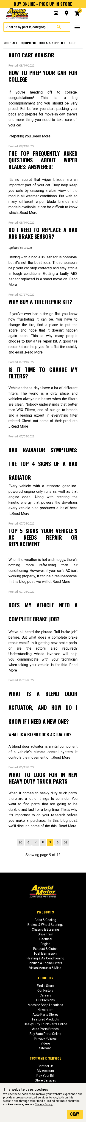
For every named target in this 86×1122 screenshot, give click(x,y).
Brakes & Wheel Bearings (46, 925)
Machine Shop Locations (45, 1005)
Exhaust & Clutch (45, 949)
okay (74, 1114)
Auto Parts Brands (45, 1029)
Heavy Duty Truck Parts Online (45, 1024)
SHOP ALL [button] (10, 42)
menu (77, 27)
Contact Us (45, 1066)
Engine (45, 944)
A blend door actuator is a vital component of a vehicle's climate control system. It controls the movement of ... (43, 752)
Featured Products (45, 1019)
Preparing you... (20, 136)
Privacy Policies (45, 1038)
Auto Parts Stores (45, 1014)
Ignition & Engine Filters (45, 963)
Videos (45, 1043)
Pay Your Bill (45, 1075)
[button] (56, 13)
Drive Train (45, 934)
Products (45, 912)
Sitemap (45, 1048)
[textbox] (26, 27)
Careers (45, 995)
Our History (45, 990)
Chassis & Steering (45, 929)
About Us (45, 977)
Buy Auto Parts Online (45, 1034)
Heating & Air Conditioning (45, 958)
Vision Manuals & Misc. (45, 968)
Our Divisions (45, 1000)
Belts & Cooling (45, 920)
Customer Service (45, 1058)
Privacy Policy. (44, 1104)
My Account (45, 1071)
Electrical (45, 939)
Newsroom (45, 1010)
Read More (41, 136)
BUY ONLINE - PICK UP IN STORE (43, 4)
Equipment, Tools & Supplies (43, 42)
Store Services (45, 1080)
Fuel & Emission (45, 953)
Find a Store (45, 986)
